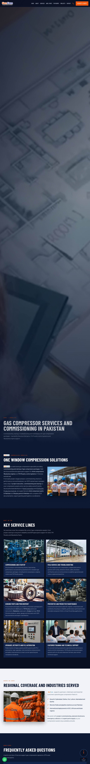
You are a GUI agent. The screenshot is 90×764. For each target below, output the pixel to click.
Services (42, 3)
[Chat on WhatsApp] (4, 759)
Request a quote (82, 3)
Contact (69, 3)
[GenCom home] (7, 3)
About (37, 3)
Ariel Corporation (28, 488)
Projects (62, 3)
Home (32, 3)
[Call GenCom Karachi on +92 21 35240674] (73, 3)
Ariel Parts (49, 3)
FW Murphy (56, 3)
